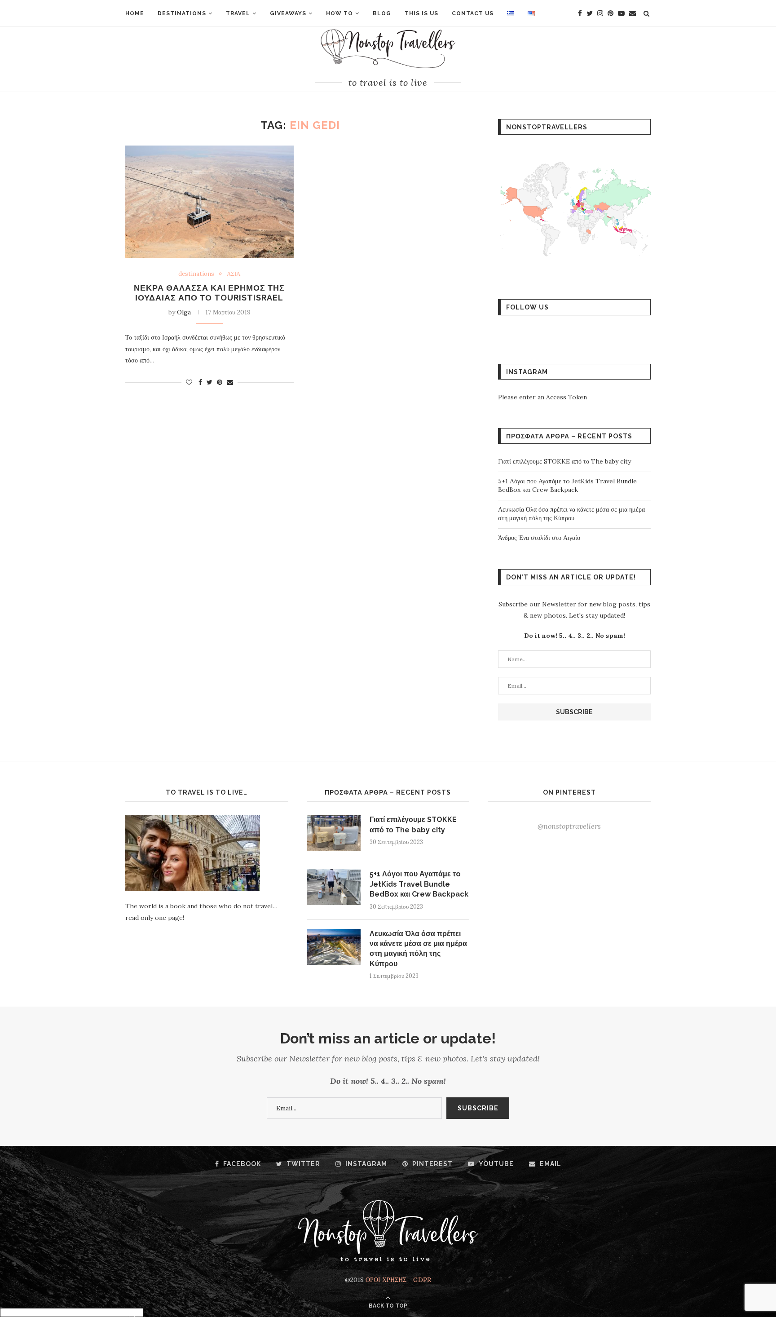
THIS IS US (421, 13)
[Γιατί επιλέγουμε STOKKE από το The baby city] (334, 833)
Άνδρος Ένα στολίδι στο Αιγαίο (539, 538)
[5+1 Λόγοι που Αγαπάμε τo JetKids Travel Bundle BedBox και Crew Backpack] (334, 887)
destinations (196, 274)
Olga (184, 312)
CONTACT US (473, 13)
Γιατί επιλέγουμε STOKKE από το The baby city (564, 461)
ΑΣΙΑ (233, 274)
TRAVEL (238, 13)
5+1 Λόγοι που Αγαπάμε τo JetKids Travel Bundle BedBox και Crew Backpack (567, 485)
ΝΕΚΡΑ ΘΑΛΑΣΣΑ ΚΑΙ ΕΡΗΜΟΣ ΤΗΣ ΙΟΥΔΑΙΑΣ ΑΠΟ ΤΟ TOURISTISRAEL (209, 292)
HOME (134, 13)
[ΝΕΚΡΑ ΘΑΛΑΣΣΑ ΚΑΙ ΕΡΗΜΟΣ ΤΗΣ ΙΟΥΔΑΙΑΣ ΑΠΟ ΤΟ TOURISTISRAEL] (209, 202)
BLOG (382, 13)
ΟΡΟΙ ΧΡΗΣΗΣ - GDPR (398, 1280)
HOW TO (339, 13)
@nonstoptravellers (569, 826)
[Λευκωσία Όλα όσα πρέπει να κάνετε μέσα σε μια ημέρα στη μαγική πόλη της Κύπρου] (334, 947)
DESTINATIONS (182, 13)
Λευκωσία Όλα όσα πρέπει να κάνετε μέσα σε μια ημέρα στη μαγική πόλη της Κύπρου (571, 513)
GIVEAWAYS (288, 13)
